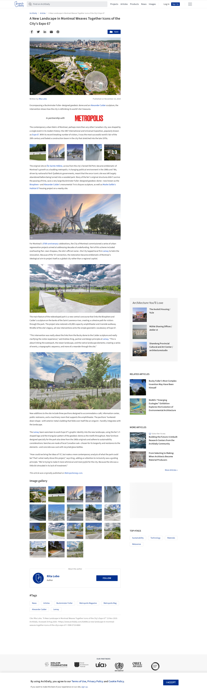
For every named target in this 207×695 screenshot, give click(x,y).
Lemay (106, 251)
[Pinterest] (58, 32)
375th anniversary (50, 243)
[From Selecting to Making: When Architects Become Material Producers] (138, 459)
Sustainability (138, 538)
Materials (171, 538)
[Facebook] (32, 32)
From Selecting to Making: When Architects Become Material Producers (161, 456)
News (144, 4)
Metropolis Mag (110, 603)
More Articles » (171, 470)
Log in (166, 4)
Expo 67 (35, 134)
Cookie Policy (116, 681)
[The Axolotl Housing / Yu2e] (140, 315)
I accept (171, 682)
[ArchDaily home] (19, 4)
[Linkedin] (45, 32)
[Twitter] (38, 32)
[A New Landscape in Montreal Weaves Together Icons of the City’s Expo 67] (38, 494)
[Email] (51, 32)
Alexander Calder (98, 105)
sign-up (84, 686)
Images (152, 4)
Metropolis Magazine (88, 603)
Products (134, 4)
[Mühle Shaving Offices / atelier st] (140, 332)
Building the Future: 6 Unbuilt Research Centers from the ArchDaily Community (163, 440)
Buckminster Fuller (64, 603)
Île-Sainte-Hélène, (55, 165)
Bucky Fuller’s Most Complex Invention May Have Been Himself (163, 384)
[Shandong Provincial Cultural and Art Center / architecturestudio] (140, 349)
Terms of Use (79, 681)
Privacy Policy (95, 681)
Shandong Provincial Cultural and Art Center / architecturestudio (161, 347)
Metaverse (136, 544)
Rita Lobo (53, 576)
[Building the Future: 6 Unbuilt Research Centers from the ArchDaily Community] (138, 440)
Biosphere (34, 184)
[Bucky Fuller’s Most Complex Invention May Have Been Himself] (138, 387)
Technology (155, 538)
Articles (124, 4)
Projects (114, 4)
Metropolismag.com (73, 473)
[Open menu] (190, 4)
